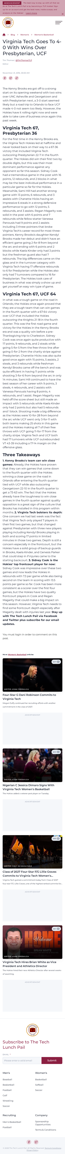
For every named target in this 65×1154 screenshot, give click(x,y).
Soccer (6, 1106)
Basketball (8, 1084)
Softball (39, 1084)
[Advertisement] (32, 730)
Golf (5, 1095)
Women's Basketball (44, 35)
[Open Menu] (58, 22)
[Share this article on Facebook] (5, 78)
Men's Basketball (12, 1122)
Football (7, 1090)
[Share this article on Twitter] (11, 78)
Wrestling (8, 1100)
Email (6, 1055)
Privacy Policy (32, 1150)
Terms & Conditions (45, 1129)
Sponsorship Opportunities (42, 1123)
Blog (13, 35)
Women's (24, 35)
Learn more (31, 13)
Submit (51, 1060)
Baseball (7, 1079)
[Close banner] (62, 14)
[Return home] (4, 34)
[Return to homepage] (8, 22)
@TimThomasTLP (24, 60)
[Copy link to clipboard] (17, 78)
